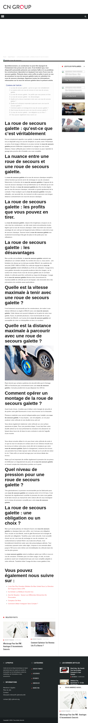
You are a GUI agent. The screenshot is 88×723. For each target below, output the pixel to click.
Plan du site (7, 690)
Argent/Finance (65, 711)
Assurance (36, 673)
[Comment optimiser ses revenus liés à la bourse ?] (43, 629)
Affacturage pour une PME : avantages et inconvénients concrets (13, 646)
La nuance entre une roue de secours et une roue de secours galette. (30, 91)
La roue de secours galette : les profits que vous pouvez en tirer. (31, 94)
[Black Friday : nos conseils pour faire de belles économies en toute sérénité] (64, 670)
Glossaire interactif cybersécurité (14, 695)
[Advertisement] (44, 34)
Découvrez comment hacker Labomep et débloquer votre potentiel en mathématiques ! (72, 106)
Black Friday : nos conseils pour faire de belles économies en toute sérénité (77, 671)
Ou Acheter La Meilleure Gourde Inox (20, 592)
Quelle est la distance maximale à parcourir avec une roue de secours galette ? (30, 104)
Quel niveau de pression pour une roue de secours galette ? (29, 110)
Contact (5, 692)
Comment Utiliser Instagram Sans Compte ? (23, 603)
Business (36, 678)
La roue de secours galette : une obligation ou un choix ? (28, 112)
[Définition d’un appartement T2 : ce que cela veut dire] (64, 682)
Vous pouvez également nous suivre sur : (24, 115)
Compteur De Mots (14, 600)
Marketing (36, 688)
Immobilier (36, 683)
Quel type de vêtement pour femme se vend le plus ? (73, 125)
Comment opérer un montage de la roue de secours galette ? (29, 108)
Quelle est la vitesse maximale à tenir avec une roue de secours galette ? (31, 100)
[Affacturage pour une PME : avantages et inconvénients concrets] (73, 700)
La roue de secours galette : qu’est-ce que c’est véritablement (30, 88)
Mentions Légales (9, 687)
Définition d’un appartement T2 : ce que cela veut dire (77, 683)
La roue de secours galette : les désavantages (25, 97)
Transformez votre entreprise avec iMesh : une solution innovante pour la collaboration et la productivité (73, 90)
